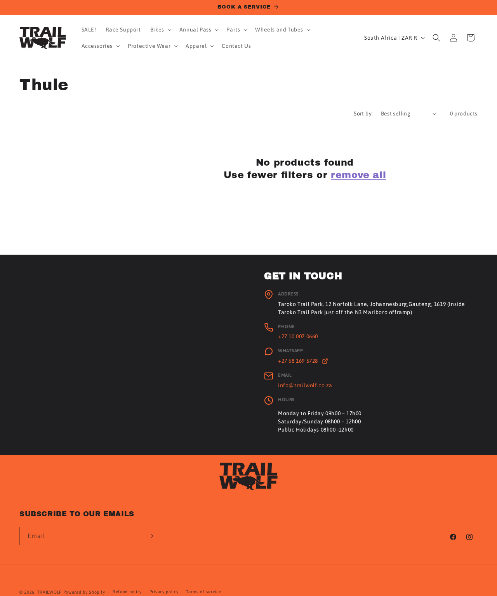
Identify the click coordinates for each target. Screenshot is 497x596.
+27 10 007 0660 (298, 336)
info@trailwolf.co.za (305, 385)
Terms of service (203, 591)
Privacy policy (164, 591)
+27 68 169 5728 (299, 361)
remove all (358, 175)
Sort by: (363, 113)
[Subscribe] (150, 536)
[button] (160, 29)
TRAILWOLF (49, 592)
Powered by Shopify (84, 592)
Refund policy (127, 591)
